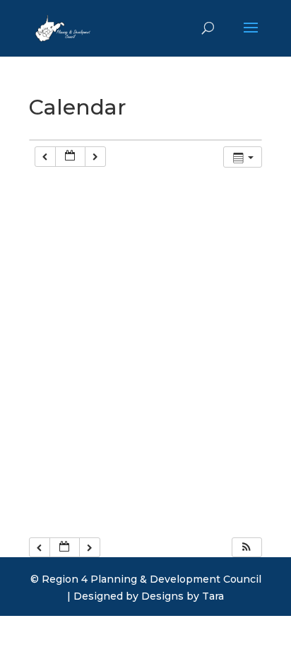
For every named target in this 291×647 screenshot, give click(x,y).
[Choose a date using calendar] (70, 156)
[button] (246, 547)
